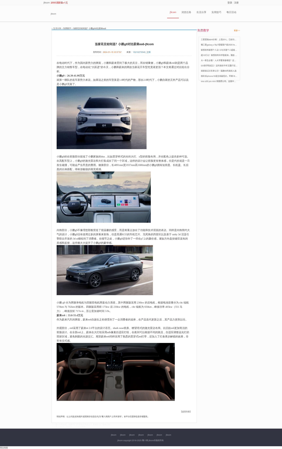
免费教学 (67, 28)
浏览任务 (186, 12)
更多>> (237, 30)
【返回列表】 (186, 411)
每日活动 (231, 12)
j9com (47, 2)
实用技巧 (216, 12)
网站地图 (4, 447)
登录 (229, 2)
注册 (236, 2)
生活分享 (201, 12)
